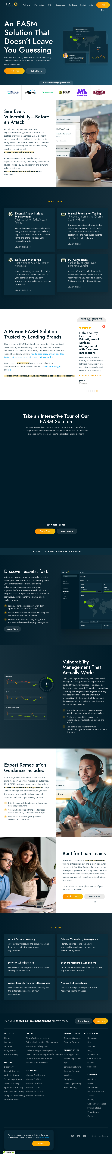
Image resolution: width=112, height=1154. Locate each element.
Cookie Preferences (96, 1103)
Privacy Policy (44, 1138)
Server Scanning (11, 1083)
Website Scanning (12, 1075)
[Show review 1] (86, 391)
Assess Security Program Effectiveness (44, 1054)
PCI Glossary (93, 1054)
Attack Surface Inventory (37, 1038)
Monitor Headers (34, 1083)
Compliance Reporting (14, 1095)
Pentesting (39, 4)
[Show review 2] (88, 391)
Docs (89, 1042)
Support (91, 1046)
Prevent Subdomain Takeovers (40, 1058)
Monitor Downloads (35, 1095)
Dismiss (41, 1144)
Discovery (9, 1066)
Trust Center (93, 1112)
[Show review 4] (92, 391)
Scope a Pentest (72, 1042)
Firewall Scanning (12, 1071)
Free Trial (103, 5)
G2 (9, 369)
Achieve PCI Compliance (37, 1062)
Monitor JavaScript (34, 1091)
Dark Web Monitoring (14, 1091)
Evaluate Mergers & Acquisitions (41, 1050)
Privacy (90, 1099)
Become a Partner (96, 1091)
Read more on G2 (88, 375)
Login (91, 5)
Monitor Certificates (35, 1075)
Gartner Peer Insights (51, 366)
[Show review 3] (90, 391)
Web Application (71, 1054)
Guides (90, 1062)
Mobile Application (72, 1058)
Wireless (68, 1075)
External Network (72, 1066)
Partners (73, 4)
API (65, 1062)
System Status (94, 1107)
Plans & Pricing (11, 1054)
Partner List (93, 1087)
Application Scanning (13, 1087)
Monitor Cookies (33, 1079)
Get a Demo (36, 70)
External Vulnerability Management (42, 1042)
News (90, 1083)
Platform (26, 4)
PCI (49, 4)
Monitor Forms (33, 1087)
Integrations (10, 1050)
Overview (8, 1042)
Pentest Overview (72, 1038)
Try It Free (14, 70)
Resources (60, 4)
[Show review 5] (94, 391)
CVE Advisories (94, 1058)
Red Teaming (70, 1087)
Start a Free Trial (94, 897)
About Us (91, 1079)
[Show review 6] (97, 391)
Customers (9, 1046)
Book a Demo (73, 896)
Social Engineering (72, 1083)
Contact (83, 5)
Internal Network (72, 1071)
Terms (90, 1095)
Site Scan (91, 1066)
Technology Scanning (14, 1079)
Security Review (11, 1099)
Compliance (69, 1079)
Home (7, 1038)
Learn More (12, 629)
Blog (89, 1050)
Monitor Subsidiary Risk (37, 1046)
